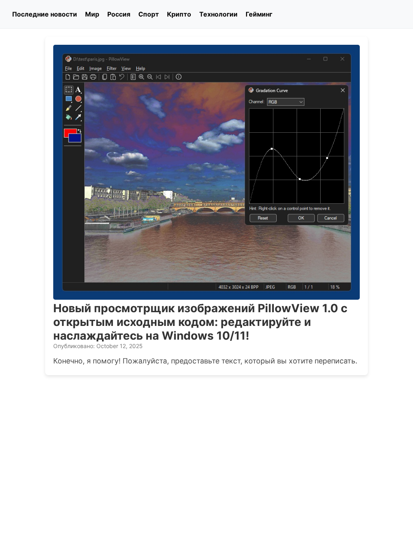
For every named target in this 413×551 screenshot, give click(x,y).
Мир (92, 14)
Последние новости (44, 14)
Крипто (179, 14)
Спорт (148, 14)
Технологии (218, 14)
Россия (118, 14)
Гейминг (259, 14)
